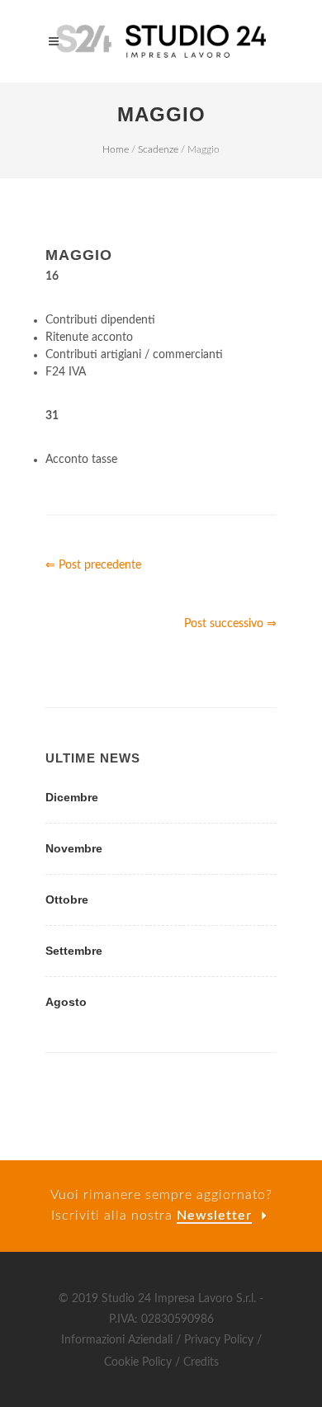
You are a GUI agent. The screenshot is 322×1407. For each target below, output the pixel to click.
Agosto (66, 1001)
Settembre (73, 950)
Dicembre (71, 797)
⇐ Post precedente (93, 565)
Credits (201, 1362)
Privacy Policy (218, 1340)
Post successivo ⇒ (230, 624)
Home (115, 149)
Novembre (73, 848)
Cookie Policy (138, 1362)
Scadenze (158, 149)
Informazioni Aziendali (117, 1340)
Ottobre (66, 899)
